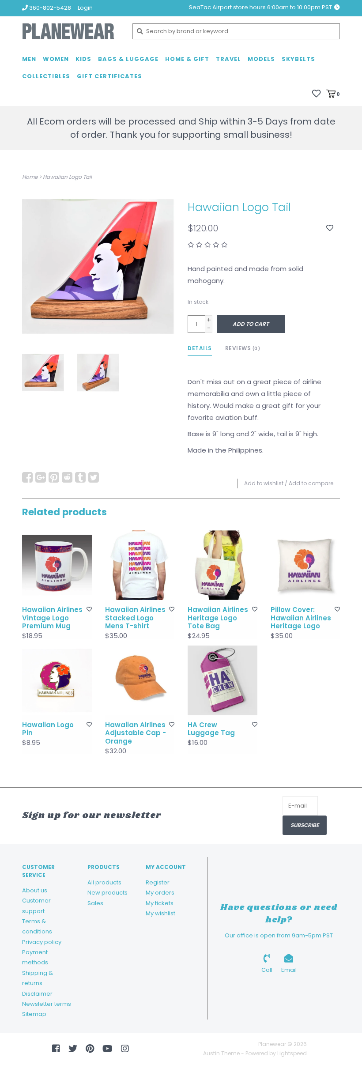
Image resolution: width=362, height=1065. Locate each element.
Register (158, 882)
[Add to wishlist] (329, 228)
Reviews (242, 348)
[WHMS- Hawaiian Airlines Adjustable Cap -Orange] (140, 680)
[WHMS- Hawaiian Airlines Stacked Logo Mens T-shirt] (140, 565)
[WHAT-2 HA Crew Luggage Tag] (222, 680)
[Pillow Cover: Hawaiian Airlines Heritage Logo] (305, 565)
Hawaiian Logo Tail (67, 177)
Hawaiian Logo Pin (48, 729)
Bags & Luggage (128, 59)
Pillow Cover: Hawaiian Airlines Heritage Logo (301, 618)
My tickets (159, 903)
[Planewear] (70, 31)
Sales (95, 903)
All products (104, 882)
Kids (83, 59)
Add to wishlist (263, 483)
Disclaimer (37, 993)
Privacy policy (41, 942)
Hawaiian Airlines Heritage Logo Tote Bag (218, 618)
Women (56, 59)
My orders (160, 892)
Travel (228, 59)
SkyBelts (298, 59)
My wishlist (160, 913)
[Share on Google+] (40, 477)
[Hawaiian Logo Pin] (57, 680)
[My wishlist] (316, 93)
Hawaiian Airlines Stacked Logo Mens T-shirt (135, 618)
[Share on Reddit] (67, 477)
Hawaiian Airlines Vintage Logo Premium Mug (52, 618)
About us (34, 890)
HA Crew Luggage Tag (211, 729)
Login (85, 8)
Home (30, 177)
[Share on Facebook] (27, 477)
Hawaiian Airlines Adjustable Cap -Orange (135, 733)
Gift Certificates (109, 76)
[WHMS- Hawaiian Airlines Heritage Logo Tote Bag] (222, 565)
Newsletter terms (46, 1004)
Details (200, 348)
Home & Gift (187, 59)
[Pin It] (54, 477)
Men (29, 59)
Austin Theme (221, 1053)
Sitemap (34, 1014)
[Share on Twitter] (93, 477)
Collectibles (46, 76)
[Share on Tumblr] (80, 477)
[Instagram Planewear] (124, 1048)
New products (107, 892)
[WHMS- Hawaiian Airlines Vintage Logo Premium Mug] (57, 565)
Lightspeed (292, 1053)
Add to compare (311, 483)
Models (261, 59)
